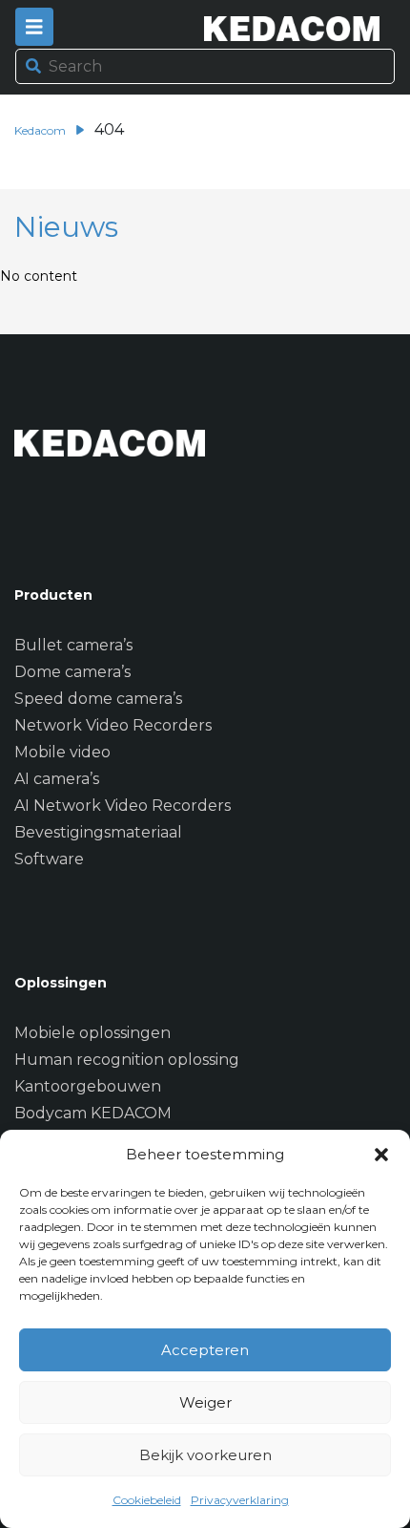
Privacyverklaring (240, 1500)
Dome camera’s (72, 672)
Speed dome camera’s (98, 699)
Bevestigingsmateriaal (98, 832)
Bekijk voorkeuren (205, 1455)
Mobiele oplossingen (92, 1033)
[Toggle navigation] (34, 27)
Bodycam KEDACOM (93, 1113)
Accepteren (205, 1350)
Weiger (205, 1402)
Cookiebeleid (147, 1500)
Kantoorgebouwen (87, 1086)
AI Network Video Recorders (122, 805)
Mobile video (62, 752)
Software (49, 859)
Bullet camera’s (73, 645)
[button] (381, 1154)
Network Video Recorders (113, 725)
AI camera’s (56, 779)
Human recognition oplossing (126, 1059)
